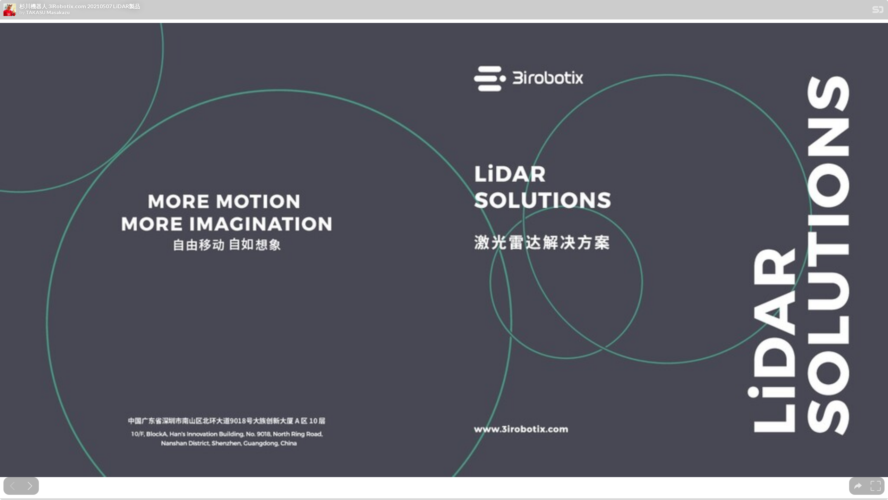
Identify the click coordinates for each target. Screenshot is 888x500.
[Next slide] (30, 486)
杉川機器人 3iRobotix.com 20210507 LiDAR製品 (79, 6)
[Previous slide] (12, 486)
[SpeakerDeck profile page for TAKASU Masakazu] (9, 10)
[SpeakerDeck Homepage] (877, 11)
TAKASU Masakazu (48, 12)
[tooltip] (858, 486)
